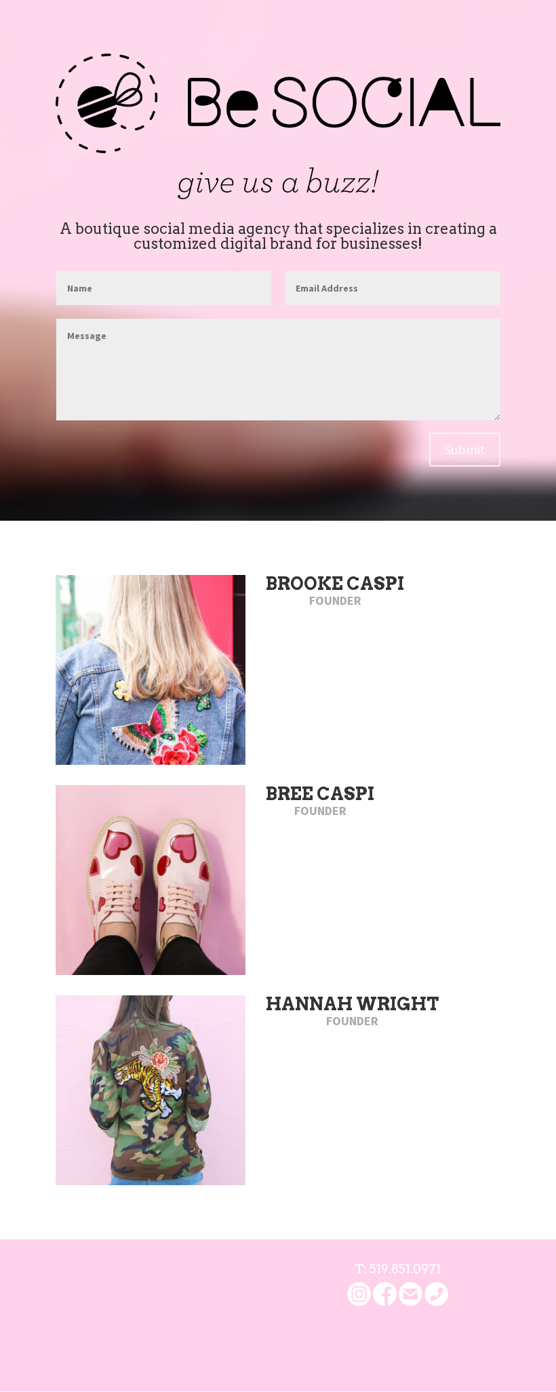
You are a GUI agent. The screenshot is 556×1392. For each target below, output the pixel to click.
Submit (464, 449)
